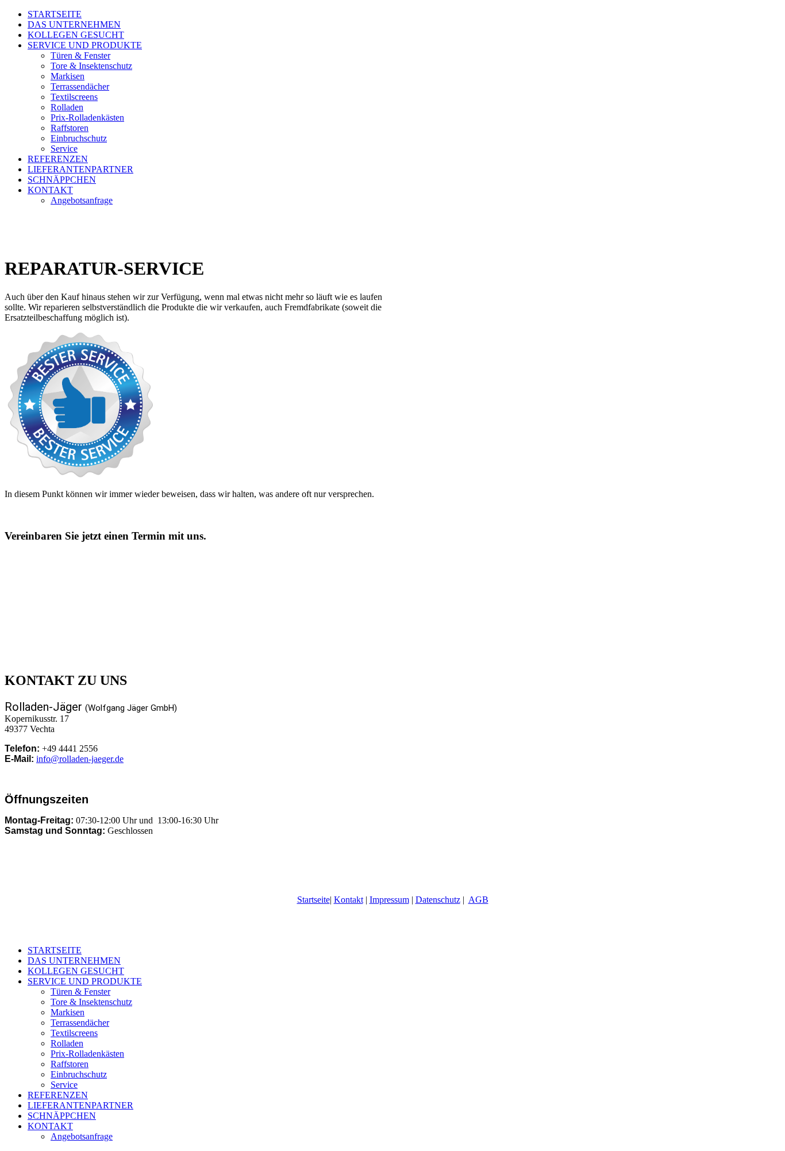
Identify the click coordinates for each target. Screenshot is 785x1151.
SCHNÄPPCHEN (62, 179)
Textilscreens (74, 97)
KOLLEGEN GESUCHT (76, 35)
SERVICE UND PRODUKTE (85, 45)
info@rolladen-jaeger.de (80, 759)
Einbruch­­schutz (79, 138)
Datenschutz (437, 899)
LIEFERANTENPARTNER (80, 169)
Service (64, 148)
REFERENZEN (58, 159)
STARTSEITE (55, 14)
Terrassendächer (80, 86)
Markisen (67, 76)
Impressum (389, 899)
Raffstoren (69, 128)
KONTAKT (50, 190)
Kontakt (348, 899)
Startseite (313, 899)
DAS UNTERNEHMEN (74, 24)
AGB (478, 899)
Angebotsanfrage (82, 200)
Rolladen (67, 107)
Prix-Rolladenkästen (87, 117)
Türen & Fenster (80, 55)
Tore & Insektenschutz (91, 66)
